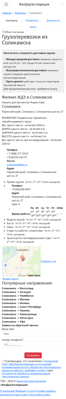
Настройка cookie (39, 394)
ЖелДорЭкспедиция (34, 4)
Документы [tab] (53, 20)
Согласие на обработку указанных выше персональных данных (26, 375)
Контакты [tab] (11, 20)
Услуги (31, 391)
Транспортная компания (31, 381)
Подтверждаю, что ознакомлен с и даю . (31, 369)
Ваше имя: (8, 329)
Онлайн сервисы (46, 391)
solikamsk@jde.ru (17, 164)
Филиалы (20, 391)
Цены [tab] (33, 27)
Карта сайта (21, 394)
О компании (7, 391)
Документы (7, 394)
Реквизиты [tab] (32, 20)
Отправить (33, 355)
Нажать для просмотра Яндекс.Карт (23, 102)
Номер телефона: (13, 339)
